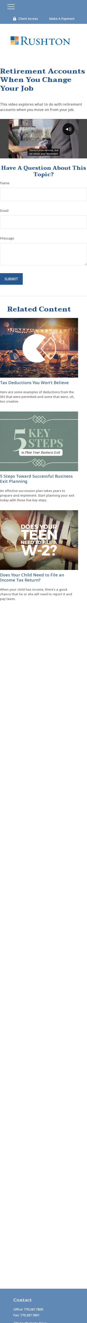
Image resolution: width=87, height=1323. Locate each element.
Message (7, 238)
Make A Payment (62, 18)
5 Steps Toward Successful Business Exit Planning (36, 478)
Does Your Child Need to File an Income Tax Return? (32, 577)
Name (4, 183)
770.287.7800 (33, 1309)
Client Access (28, 18)
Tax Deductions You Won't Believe (34, 382)
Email (4, 210)
